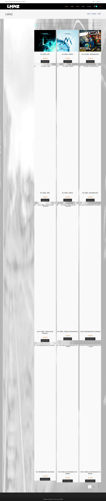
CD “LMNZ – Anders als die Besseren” (67, 331)
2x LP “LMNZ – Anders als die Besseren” (45, 332)
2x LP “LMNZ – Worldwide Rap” (90, 54)
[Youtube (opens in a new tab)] (98, 1)
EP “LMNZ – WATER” (67, 54)
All (100, 25)
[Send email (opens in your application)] (100, 1)
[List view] (39, 25)
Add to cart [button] (45, 61)
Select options (90, 338)
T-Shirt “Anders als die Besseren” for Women (90, 472)
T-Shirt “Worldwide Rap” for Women (90, 331)
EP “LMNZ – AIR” (45, 54)
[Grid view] (36, 25)
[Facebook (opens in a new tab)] (94, 1)
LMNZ (99, 13)
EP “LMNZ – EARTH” (67, 192)
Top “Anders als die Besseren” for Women (67, 472)
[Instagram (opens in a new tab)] (96, 1)
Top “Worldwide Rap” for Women (45, 472)
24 (97, 25)
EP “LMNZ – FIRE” (45, 192)
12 (95, 25)
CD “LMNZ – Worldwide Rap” (90, 192)
